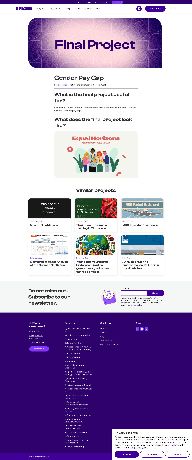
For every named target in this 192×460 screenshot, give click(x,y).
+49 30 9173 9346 (37, 342)
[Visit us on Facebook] (142, 329)
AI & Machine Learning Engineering (74, 366)
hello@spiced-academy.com (36, 337)
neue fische (116, 344)
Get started (155, 8)
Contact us (117, 2)
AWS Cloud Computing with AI (77, 335)
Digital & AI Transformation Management (76, 396)
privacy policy (136, 305)
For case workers (92, 8)
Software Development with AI (78, 415)
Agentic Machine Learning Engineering (76, 379)
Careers (103, 332)
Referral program (107, 340)
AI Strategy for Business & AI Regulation (76, 410)
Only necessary (152, 454)
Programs (41, 8)
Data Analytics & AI (73, 343)
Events (77, 8)
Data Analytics (60, 85)
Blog (68, 8)
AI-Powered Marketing (74, 446)
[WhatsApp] (139, 8)
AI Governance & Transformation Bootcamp (76, 403)
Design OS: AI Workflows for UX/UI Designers (76, 441)
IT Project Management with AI (78, 385)
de (170, 8)
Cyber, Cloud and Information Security (78, 330)
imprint (117, 447)
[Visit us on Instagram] (137, 329)
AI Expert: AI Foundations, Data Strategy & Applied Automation (78, 373)
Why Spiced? (55, 8)
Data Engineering (72, 357)
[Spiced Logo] (24, 8)
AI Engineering (71, 339)
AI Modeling (70, 361)
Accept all (127, 454)
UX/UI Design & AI (72, 436)
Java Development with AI (76, 432)
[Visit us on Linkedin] (146, 329)
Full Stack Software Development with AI (73, 427)
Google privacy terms (139, 447)
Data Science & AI (72, 353)
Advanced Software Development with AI (73, 420)
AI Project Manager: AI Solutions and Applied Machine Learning (78, 348)
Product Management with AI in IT (78, 390)
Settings (177, 454)
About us (104, 328)
